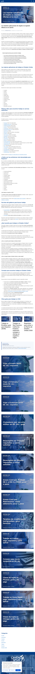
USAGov (16, 219)
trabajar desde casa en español (19, 198)
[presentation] (6, 319)
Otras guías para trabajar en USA (10, 63)
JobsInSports (6, 138)
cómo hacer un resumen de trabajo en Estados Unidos (18, 291)
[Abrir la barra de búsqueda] (31, 1)
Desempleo (3, 642)
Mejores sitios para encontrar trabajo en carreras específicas (15, 56)
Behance (5, 140)
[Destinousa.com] (2, 1)
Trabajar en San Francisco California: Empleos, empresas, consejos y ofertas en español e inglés (17, 330)
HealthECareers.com (7, 124)
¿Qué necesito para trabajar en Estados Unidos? (13, 60)
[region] (12, 667)
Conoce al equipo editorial (22, 348)
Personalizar (6, 670)
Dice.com (5, 132)
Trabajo (2, 644)
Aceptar (18, 670)
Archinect (5, 148)
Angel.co (5, 126)
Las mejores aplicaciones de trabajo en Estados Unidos (14, 55)
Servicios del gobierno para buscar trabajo (12, 59)
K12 (4, 145)
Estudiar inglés (4, 647)
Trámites (3, 639)
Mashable (5, 136)
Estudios (3, 646)
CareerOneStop (7, 210)
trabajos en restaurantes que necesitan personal (18, 154)
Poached (5, 122)
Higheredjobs (6, 144)
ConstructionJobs (7, 141)
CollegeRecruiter (7, 142)
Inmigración (3, 637)
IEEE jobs (5, 137)
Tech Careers (6, 134)
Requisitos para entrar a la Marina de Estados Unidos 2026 (28, 326)
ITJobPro (5, 133)
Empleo (2, 640)
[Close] (20, 662)
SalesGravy (6, 130)
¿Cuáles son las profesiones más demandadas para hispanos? (15, 58)
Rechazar (12, 670)
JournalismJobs (6, 149)
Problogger (6, 128)
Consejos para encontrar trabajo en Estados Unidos (13, 62)
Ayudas (2, 635)
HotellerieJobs (6, 152)
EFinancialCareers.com (8, 129)
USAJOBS (5, 215)
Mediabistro (6, 150)
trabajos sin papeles (5, 199)
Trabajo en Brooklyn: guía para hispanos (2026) (6, 326)
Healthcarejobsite (7, 125)
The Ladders (6, 146)
